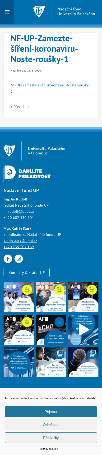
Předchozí (21, 106)
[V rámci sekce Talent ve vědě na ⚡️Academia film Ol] (19, 330)
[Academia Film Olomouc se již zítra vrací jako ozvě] (51, 330)
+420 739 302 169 (19, 246)
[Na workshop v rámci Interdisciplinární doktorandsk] (51, 362)
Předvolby (51, 438)
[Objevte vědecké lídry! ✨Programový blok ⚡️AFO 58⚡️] (19, 297)
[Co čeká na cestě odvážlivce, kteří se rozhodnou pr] (51, 297)
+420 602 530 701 (19, 217)
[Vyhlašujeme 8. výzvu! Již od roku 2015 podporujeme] (83, 330)
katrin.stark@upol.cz (20, 240)
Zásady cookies (49, 449)
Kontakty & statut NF (27, 272)
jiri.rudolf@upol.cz (19, 211)
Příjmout (51, 412)
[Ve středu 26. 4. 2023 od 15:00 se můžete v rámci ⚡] (83, 297)
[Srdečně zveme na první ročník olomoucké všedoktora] (83, 362)
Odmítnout (51, 425)
